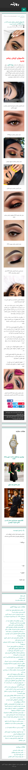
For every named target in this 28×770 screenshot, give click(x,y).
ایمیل (22, 573)
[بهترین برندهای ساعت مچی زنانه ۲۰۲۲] (14, 454)
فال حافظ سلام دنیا (20, 600)
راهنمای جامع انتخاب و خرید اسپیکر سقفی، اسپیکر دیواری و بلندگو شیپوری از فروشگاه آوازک (14, 664)
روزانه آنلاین (10, 65)
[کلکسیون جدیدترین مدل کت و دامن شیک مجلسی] (14, 517)
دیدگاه (22, 542)
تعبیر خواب (22, 598)
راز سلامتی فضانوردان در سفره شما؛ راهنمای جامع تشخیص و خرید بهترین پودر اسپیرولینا (15, 634)
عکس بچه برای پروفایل (17, 752)
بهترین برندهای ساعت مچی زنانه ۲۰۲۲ (14, 458)
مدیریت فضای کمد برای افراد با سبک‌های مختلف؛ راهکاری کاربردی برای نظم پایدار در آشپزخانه (15, 653)
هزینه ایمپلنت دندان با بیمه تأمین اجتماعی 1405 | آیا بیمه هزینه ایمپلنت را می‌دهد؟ (14, 617)
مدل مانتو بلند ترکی (14, 485)
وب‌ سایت (21, 580)
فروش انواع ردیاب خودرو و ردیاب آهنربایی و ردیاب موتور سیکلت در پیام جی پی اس (14, 670)
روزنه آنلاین (22, 16)
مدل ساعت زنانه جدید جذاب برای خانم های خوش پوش (15, 413)
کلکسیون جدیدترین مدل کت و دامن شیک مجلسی (14, 521)
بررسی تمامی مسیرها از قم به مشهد (14, 721)
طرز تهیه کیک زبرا (18, 754)
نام (23, 566)
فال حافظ (22, 596)
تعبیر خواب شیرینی (18, 750)
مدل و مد (18, 16)
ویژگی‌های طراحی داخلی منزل (16, 625)
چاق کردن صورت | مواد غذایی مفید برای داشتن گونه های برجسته (15, 417)
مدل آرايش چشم (10, 27)
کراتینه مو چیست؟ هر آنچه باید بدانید (13, 736)
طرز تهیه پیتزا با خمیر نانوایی (15, 757)
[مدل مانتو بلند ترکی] (14, 481)
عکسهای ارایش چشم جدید (15, 59)
